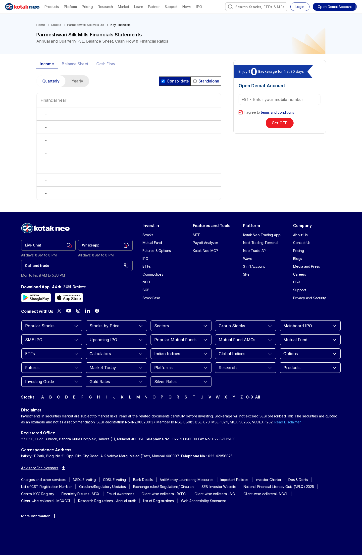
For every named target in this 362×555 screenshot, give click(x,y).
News (186, 6)
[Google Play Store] (36, 297)
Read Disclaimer (287, 422)
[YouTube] (68, 310)
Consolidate (178, 81)
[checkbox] (241, 112)
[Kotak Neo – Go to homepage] (22, 7)
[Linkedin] (87, 310)
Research (105, 6)
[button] (334, 6)
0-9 (249, 397)
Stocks (56, 25)
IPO (199, 6)
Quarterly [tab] (50, 81)
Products (52, 6)
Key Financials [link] (120, 25)
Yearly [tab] (77, 81)
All (257, 397)
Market (123, 6)
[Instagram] (78, 310)
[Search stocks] (230, 6)
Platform (70, 6)
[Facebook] (97, 310)
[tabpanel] (128, 140)
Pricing (87, 6)
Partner (154, 6)
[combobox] (256, 6)
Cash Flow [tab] (105, 63)
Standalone (209, 81)
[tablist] (128, 64)
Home (40, 25)
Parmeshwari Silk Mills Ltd (85, 25)
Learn (138, 6)
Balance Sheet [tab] (75, 63)
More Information (36, 516)
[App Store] (69, 297)
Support (171, 6)
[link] (48, 245)
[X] (59, 310)
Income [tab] (47, 63)
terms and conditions (277, 112)
